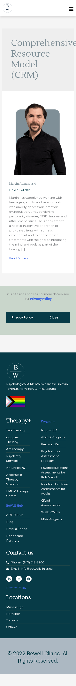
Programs (48, 421)
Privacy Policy (41, 299)
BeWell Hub (14, 506)
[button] (70, 8)
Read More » (18, 258)
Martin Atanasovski (22, 184)
